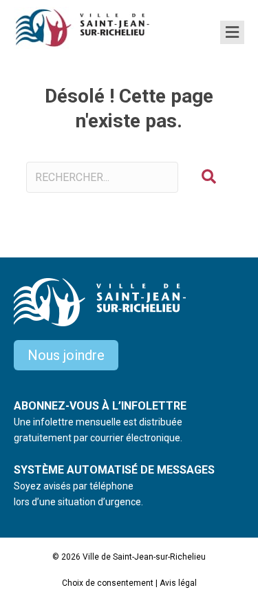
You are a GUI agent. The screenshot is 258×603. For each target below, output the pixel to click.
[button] (209, 177)
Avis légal (178, 583)
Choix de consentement (107, 583)
